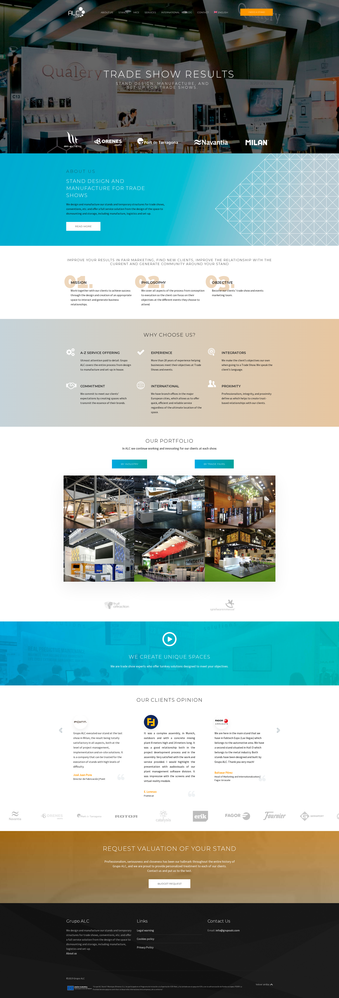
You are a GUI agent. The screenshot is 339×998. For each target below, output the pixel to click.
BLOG (188, 12)
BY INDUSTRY (129, 464)
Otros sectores (107, 576)
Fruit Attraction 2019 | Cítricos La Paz (238, 571)
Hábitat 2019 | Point (85, 518)
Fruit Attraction (180, 576)
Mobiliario (99, 522)
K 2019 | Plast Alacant (86, 571)
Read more (83, 226)
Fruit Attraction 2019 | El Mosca (163, 571)
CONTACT (203, 12)
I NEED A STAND (256, 12)
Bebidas (234, 518)
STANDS (123, 12)
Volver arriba (262, 984)
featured (76, 522)
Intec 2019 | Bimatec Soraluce (162, 518)
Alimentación (220, 518)
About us (71, 953)
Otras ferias (114, 522)
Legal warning (145, 930)
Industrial (159, 522)
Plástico (122, 576)
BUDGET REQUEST (169, 883)
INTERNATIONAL (170, 12)
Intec (169, 522)
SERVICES (150, 12)
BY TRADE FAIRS (214, 464)
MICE (136, 12)
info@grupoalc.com (228, 930)
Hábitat (87, 522)
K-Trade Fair (89, 576)
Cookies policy (145, 939)
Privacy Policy (145, 947)
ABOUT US (107, 12)
